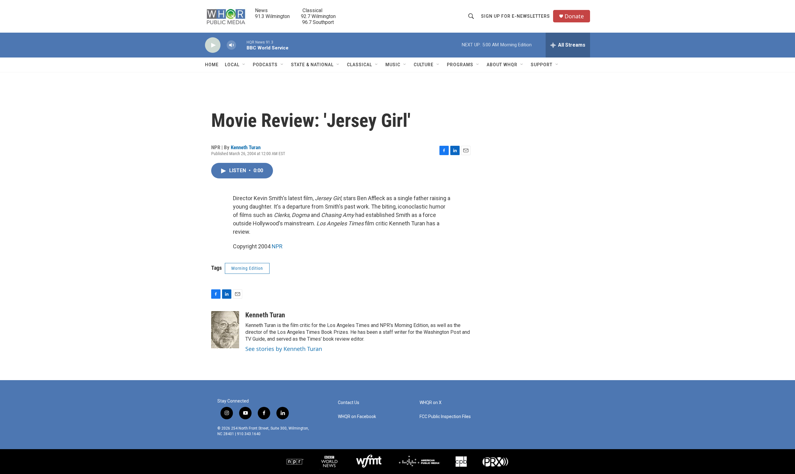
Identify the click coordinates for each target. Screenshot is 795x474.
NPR (277, 246)
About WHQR (502, 64)
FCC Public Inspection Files (445, 416)
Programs (460, 64)
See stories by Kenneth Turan (283, 348)
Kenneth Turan (246, 147)
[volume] (231, 45)
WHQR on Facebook (357, 416)
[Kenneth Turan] (225, 329)
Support (541, 64)
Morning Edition (247, 268)
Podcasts (265, 64)
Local (232, 64)
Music (392, 64)
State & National (312, 64)
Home (212, 64)
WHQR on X (431, 402)
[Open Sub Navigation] (244, 64)
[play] (213, 45)
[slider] (241, 45)
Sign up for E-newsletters (515, 16)
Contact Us (348, 402)
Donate (574, 16)
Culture (424, 64)
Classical (359, 64)
